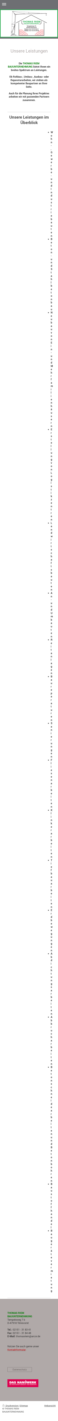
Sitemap (24, 1405)
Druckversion (12, 1405)
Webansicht (50, 1405)
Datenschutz (20, 1369)
